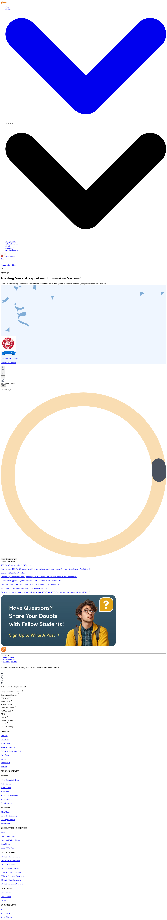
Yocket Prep (5, 913)
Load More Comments (9, 559)
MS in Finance (6, 799)
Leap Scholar (5, 893)
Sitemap (4, 767)
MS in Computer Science (10, 780)
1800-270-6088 (8, 658)
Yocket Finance (6, 917)
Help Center (5, 755)
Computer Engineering (9, 816)
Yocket (3, 909)
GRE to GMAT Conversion (11, 868)
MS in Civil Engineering (10, 795)
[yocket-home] (3, 651)
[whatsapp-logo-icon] (83, 683)
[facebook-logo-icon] (83, 671)
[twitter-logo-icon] (83, 676)
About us (4, 736)
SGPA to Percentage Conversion (12, 876)
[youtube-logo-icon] (83, 674)
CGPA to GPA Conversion (10, 857)
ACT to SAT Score (8, 865)
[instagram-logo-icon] (83, 678)
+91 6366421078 (9, 660)
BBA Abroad (5, 812)
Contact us (5, 740)
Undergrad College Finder (10, 840)
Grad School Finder (8, 836)
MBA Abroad (6, 788)
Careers (3, 759)
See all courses (6, 803)
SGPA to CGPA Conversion (11, 872)
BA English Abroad (8, 820)
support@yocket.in (10, 662)
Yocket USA (5, 763)
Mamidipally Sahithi (8, 265)
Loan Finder (5, 844)
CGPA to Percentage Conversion (13, 884)
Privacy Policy (6, 743)
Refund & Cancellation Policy (11, 751)
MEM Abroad (6, 784)
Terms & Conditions (8, 747)
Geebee (3, 901)
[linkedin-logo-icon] (83, 681)
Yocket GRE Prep (7, 848)
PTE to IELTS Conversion (10, 861)
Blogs (3, 832)
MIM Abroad (5, 792)
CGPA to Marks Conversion (11, 880)
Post (3, 385)
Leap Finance (6, 897)
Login (3, 254)
